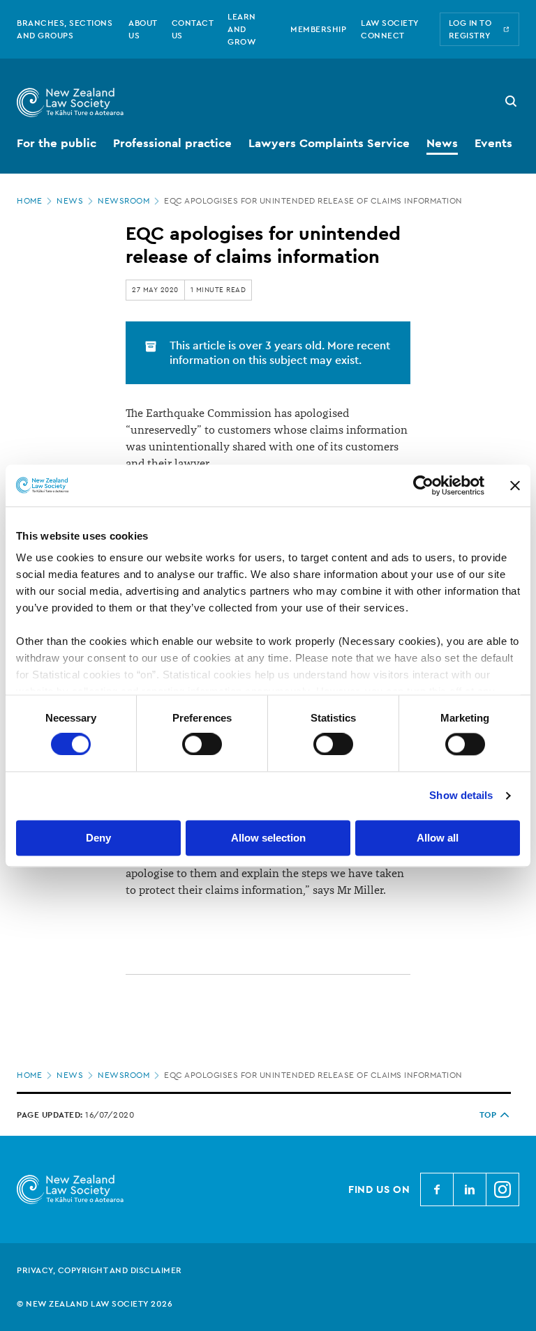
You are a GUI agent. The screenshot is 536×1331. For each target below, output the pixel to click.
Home (29, 200)
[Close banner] (515, 485)
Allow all (438, 838)
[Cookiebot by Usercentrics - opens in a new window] (423, 485)
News (70, 200)
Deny (98, 838)
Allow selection (268, 838)
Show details (461, 796)
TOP (488, 1114)
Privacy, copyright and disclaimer (99, 1270)
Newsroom (123, 200)
